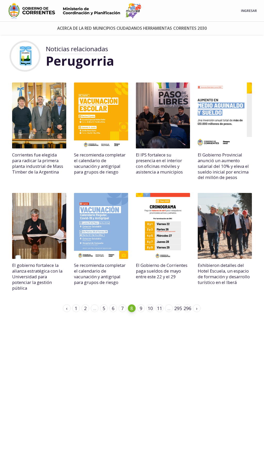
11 (159, 308)
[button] (74, 28)
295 (178, 308)
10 (150, 308)
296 (187, 308)
